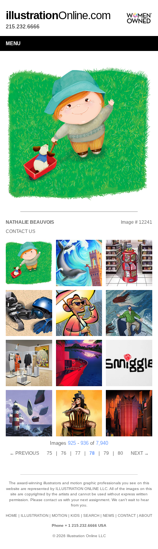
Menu (13, 43)
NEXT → (140, 453)
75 (49, 453)
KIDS (75, 515)
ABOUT (145, 515)
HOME (11, 515)
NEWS (108, 515)
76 (63, 453)
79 (106, 453)
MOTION (59, 515)
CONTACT (127, 515)
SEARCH (91, 515)
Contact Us (20, 231)
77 (78, 453)
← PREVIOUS (24, 453)
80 (120, 453)
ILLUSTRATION (34, 515)
